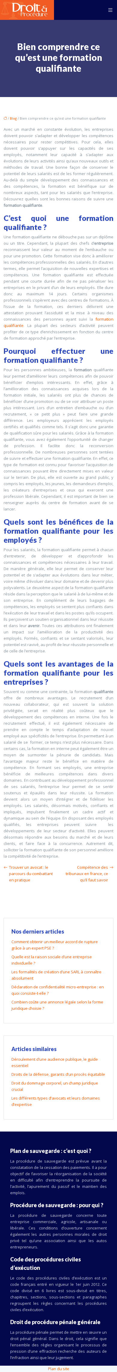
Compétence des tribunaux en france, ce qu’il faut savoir (87, 874)
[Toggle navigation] (110, 10)
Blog (13, 118)
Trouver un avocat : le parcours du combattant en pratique (31, 874)
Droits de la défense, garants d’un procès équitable (58, 1074)
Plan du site (58, 1368)
